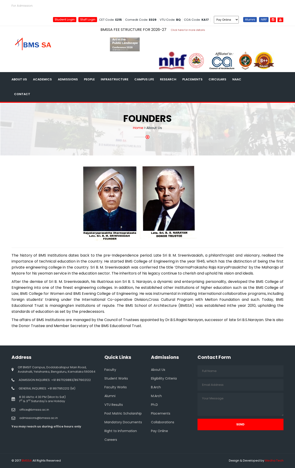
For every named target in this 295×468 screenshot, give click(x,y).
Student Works (116, 378)
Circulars (217, 79)
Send (240, 424)
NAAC (236, 79)
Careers (254, 79)
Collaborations (162, 422)
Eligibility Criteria (164, 378)
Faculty (110, 369)
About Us (19, 79)
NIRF (264, 19)
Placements (192, 79)
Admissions (68, 79)
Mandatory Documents (123, 422)
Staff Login (87, 19)
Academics (42, 79)
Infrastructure (114, 79)
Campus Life (144, 79)
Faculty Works (115, 387)
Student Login (65, 19)
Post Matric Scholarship (123, 413)
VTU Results (113, 404)
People (89, 79)
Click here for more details (175, 30)
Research (168, 79)
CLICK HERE (43, 5)
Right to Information (120, 431)
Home (138, 127)
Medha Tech (274, 460)
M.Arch (156, 396)
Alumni (250, 19)
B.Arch (156, 387)
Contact (22, 94)
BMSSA (27, 460)
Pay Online (159, 431)
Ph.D (154, 404)
